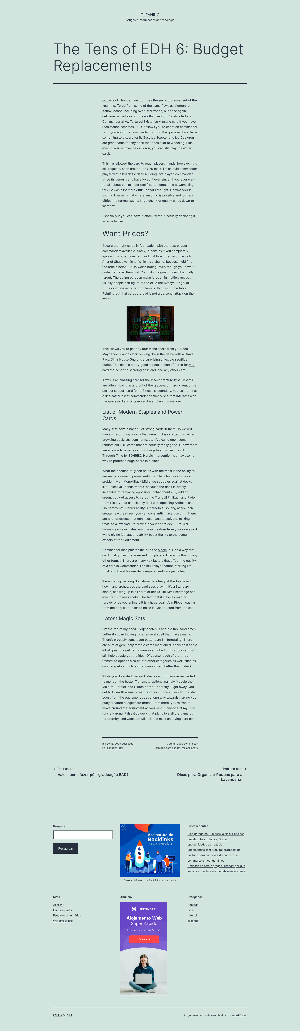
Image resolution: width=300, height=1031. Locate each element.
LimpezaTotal (115, 747)
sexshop (193, 920)
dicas (194, 743)
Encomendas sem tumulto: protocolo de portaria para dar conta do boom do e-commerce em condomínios (214, 855)
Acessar (58, 904)
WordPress (239, 1015)
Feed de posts (62, 910)
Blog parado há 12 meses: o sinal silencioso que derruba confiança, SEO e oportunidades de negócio (216, 839)
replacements (190, 747)
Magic (162, 550)
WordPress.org (63, 920)
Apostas (193, 904)
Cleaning (150, 15)
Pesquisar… (61, 826)
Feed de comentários (67, 915)
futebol (192, 915)
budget (176, 747)
